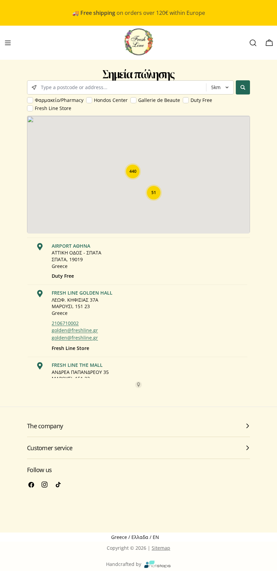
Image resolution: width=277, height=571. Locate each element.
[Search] (253, 43)
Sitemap (161, 548)
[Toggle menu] (8, 43)
